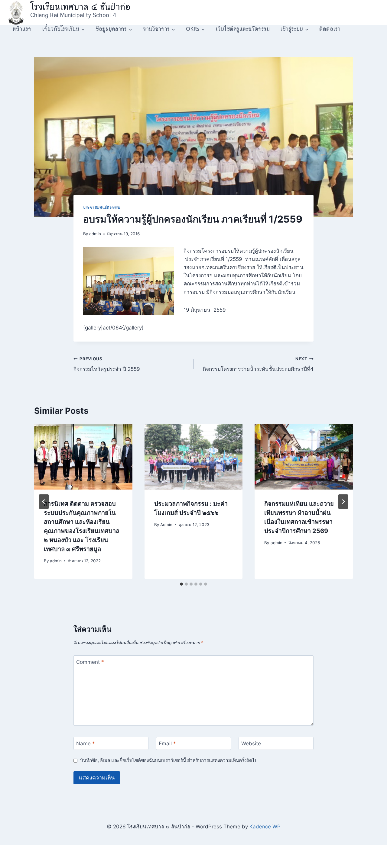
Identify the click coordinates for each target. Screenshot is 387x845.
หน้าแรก (21, 29)
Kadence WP (265, 827)
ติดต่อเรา (329, 29)
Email (167, 744)
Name (85, 744)
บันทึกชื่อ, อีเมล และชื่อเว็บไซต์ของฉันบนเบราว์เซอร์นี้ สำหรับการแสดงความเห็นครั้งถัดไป (169, 760)
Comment (90, 662)
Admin (166, 524)
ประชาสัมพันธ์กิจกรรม (102, 207)
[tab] (181, 584)
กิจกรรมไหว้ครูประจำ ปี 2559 (106, 364)
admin (95, 233)
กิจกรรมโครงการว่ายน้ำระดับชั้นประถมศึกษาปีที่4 (258, 364)
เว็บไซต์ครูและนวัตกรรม (243, 29)
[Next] (343, 501)
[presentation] (83, 457)
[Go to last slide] (44, 501)
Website (251, 744)
